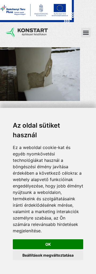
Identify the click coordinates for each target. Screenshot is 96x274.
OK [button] (48, 244)
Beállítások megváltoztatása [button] (48, 255)
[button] (86, 32)
